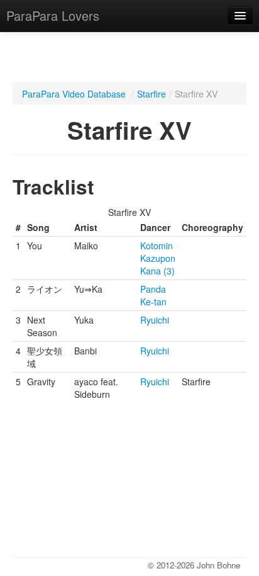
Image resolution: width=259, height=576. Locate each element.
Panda (153, 289)
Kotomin (156, 245)
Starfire (151, 94)
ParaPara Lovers (52, 15)
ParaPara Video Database (74, 94)
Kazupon (157, 258)
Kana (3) (157, 270)
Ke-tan (153, 301)
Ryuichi (154, 319)
